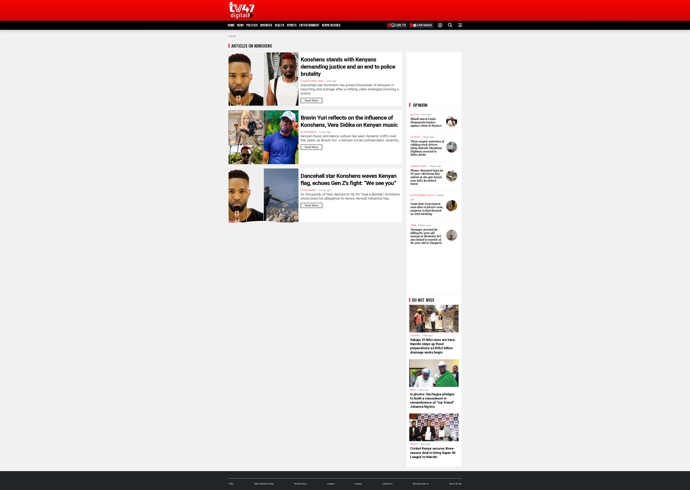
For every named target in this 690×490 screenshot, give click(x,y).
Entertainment (309, 25)
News (240, 25)
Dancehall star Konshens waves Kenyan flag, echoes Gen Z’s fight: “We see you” (348, 179)
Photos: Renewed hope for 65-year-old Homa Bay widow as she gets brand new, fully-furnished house (426, 177)
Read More (311, 100)
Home (231, 25)
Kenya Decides (331, 25)
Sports (292, 25)
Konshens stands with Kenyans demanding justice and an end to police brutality (348, 66)
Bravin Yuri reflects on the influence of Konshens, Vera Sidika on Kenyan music (349, 121)
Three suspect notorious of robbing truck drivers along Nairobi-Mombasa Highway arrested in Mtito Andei (427, 148)
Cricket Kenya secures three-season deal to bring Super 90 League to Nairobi (433, 452)
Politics (252, 25)
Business (266, 25)
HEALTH (279, 25)
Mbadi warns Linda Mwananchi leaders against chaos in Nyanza (425, 122)
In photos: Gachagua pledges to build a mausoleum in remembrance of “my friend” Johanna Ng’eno (432, 400)
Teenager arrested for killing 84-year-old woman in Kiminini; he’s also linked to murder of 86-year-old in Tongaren (426, 236)
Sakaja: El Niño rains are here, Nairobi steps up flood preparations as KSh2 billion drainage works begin (432, 346)
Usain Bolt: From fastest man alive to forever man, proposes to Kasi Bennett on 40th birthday (426, 209)
